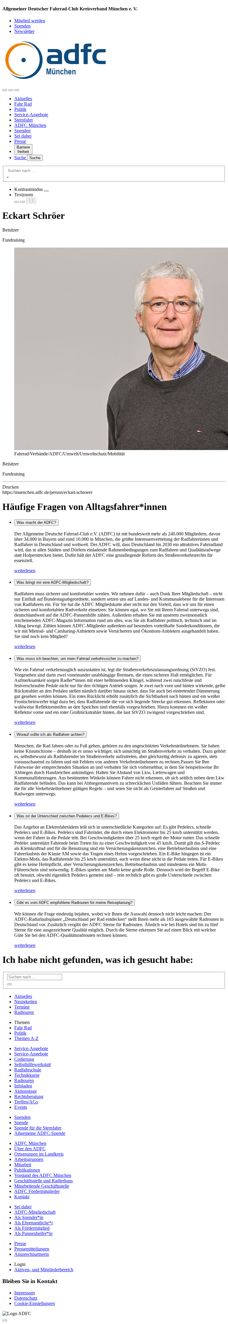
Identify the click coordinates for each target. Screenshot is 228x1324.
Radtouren (24, 1012)
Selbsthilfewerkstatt (32, 1064)
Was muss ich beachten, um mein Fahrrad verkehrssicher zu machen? (77, 658)
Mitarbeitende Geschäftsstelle (41, 1186)
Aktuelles (23, 98)
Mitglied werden (29, 20)
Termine (22, 1006)
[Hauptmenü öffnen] (16, 90)
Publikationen (27, 1170)
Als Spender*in (28, 1217)
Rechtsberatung (28, 1096)
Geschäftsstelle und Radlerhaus (43, 1180)
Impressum (24, 1292)
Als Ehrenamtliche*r (33, 1222)
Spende (21, 1122)
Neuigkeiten (25, 1001)
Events (20, 1107)
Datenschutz (25, 1298)
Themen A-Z (26, 1038)
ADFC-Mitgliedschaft (35, 1212)
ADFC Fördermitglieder (37, 1191)
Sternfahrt (23, 119)
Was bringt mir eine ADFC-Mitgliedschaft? (52, 582)
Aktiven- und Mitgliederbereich (43, 1269)
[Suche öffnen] (10, 90)
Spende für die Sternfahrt (37, 1127)
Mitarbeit (22, 1164)
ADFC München (30, 125)
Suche (20, 157)
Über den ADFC (30, 1148)
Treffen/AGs (26, 1101)
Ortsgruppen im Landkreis (39, 1153)
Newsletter (24, 31)
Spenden (22, 25)
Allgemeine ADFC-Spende (39, 1133)
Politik (20, 109)
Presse (20, 141)
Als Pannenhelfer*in (33, 1233)
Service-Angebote (31, 114)
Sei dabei (22, 135)
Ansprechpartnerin (31, 1254)
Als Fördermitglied (32, 1228)
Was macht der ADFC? (36, 522)
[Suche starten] (7, 177)
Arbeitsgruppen (28, 1159)
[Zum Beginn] (4, 1320)
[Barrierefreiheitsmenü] (4, 90)
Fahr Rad (23, 103)
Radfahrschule (27, 1069)
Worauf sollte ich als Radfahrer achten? (50, 734)
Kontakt (21, 1196)
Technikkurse (26, 1075)
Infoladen (23, 1085)
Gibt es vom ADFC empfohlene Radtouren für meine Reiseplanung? (74, 902)
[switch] (46, 191)
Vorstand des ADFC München (42, 1175)
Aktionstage (25, 1091)
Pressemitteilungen (31, 1248)
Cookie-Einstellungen (34, 1303)
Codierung (24, 1059)
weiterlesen (24, 570)
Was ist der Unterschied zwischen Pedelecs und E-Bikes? (67, 816)
